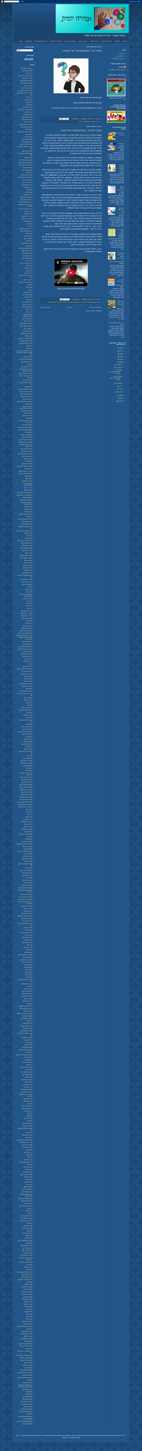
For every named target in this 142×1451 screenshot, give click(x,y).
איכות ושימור (28, 117)
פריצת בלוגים (28, 1092)
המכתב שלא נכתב (26, 430)
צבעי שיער (29, 1101)
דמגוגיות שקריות (27, 326)
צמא (31, 1121)
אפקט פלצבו (28, 170)
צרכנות (30, 1137)
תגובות (30, 1319)
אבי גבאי (29, 85)
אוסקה (30, 102)
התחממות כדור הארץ (25, 495)
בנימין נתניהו (28, 251)
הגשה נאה (29, 357)
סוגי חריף (29, 940)
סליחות (30, 970)
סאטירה (29, 935)
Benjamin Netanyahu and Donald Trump (25, 1386)
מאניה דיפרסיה (27, 760)
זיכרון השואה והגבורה (25, 531)
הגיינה (30, 348)
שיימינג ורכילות (52, 302)
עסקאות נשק (28, 1016)
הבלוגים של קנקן (27, 341)
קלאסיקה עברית (27, 1174)
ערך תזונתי (29, 1023)
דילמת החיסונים (27, 323)
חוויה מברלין (28, 545)
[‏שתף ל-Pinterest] (60, 119)
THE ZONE (28, 1424)
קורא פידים (28, 1147)
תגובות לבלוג (28, 1321)
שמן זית (29, 1284)
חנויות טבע (29, 598)
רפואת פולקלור (27, 1218)
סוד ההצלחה (28, 942)
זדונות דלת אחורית (26, 519)
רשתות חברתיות (27, 1221)
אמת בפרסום (28, 139)
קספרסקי (29, 1182)
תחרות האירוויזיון (27, 1346)
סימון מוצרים (28, 962)
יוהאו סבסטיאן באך (26, 633)
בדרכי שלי (29, 214)
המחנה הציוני (28, 425)
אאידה (30, 73)
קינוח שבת (29, 1167)
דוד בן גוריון (28, 304)
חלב (31, 587)
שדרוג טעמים (28, 1228)
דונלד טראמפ (28, 307)
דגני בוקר (29, 297)
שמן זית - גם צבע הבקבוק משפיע (121, 167)
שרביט (30, 1314)
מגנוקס (30, 768)
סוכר (31, 945)
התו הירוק (29, 487)
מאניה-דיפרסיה (27, 763)
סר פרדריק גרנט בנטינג (25, 979)
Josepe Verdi (28, 1404)
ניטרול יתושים (28, 918)
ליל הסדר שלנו (27, 744)
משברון (30, 878)
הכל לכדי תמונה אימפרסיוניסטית (27, 407)
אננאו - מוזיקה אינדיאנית (24, 146)
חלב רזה (29, 589)
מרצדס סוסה (28, 875)
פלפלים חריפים (27, 1067)
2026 (121, 348)
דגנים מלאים (28, 302)
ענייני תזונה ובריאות (41, 41)
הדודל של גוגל (28, 362)
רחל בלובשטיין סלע (26, 1198)
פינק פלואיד (28, 1062)
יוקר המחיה (28, 651)
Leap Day (29, 1406)
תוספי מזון (29, 1324)
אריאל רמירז (28, 182)
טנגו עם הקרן (28, 618)
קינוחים (30, 1169)
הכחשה (30, 404)
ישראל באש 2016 (27, 683)
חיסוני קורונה (28, 582)
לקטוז (30, 756)
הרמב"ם (29, 476)
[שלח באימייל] (68, 119)
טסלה (30, 621)
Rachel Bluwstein (26, 1416)
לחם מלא (29, 739)
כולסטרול (29, 698)
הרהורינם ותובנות (27, 473)
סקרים (30, 977)
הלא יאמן (29, 413)
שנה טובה (29, 1301)
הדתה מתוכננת (27, 367)
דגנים (30, 299)
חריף (30, 608)
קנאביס (30, 1179)
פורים (30, 1052)
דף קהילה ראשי (27, 333)
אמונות (30, 134)
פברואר (119, 392)
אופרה (30, 104)
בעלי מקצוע (28, 256)
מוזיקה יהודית (28, 782)
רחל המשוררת (28, 1201)
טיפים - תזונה (83, 41)
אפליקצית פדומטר (26, 165)
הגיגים (30, 346)
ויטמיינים (29, 509)
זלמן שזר (29, 533)
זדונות (30, 516)
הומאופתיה (28, 380)
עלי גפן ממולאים (27, 1008)
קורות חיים (29, 1152)
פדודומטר (29, 1040)
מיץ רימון (29, 824)
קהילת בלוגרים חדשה (25, 1140)
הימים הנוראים (27, 396)
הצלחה (30, 461)
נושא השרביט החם (26, 916)
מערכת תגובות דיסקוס (25, 864)
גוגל (31, 285)
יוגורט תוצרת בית (27, 630)
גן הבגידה (29, 292)
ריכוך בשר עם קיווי (26, 1206)
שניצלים (29, 1306)
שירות (30, 1269)
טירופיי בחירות (27, 616)
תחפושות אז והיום (26, 1344)
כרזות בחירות (28, 708)
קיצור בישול (28, 1172)
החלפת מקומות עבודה (25, 382)
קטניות (30, 1155)
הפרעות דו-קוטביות (26, 454)
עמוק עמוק (29, 1011)
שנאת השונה (28, 1299)
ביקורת (125, 41)
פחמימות (29, 1057)
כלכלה (30, 703)
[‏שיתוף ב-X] (64, 119)
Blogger (64, 1437)
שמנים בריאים (27, 1292)
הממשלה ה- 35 (27, 435)
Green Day (28, 1399)
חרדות (30, 603)
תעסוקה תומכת (27, 1370)
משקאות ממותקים (26, 888)
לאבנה (30, 724)
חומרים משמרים (27, 558)
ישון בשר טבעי (28, 671)
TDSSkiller (28, 1419)
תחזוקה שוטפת (27, 1339)
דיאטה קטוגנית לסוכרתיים (27, 315)
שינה (30, 1264)
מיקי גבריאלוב (28, 829)
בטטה (30, 223)
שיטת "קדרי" (28, 1250)
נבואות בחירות (27, 906)
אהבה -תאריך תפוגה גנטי (24, 93)
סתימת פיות (28, 994)
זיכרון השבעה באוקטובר (25, 526)
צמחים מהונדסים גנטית (25, 1128)
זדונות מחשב (28, 521)
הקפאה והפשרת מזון (25, 466)
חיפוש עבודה (28, 584)
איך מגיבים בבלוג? (118, 58)
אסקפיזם (29, 157)
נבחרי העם (29, 908)
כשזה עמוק (29, 715)
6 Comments (76, 299)
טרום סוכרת (28, 626)
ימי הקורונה (94, 121)
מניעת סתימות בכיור (26, 851)
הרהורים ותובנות (107, 41)
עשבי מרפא (28, 1028)
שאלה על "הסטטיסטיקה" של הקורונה (82, 50)
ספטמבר (119, 383)
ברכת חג (29, 268)
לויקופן (30, 736)
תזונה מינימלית (27, 1334)
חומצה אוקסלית (27, 548)
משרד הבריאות (27, 894)
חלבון (30, 592)
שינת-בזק (29, 1267)
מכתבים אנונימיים (26, 834)
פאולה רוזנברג (28, 1037)
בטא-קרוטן (29, 221)
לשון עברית (28, 758)
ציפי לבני (29, 1111)
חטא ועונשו (28, 565)
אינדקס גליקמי (27, 127)
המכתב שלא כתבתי (26, 427)
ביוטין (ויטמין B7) (27, 228)
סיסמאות (29, 965)
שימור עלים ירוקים (26, 1262)
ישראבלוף (29, 681)
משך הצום (29, 883)
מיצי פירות (29, 827)
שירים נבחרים (28, 1274)
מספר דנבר (28, 856)
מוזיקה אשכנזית (27, 777)
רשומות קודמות (46, 307)
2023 (121, 356)
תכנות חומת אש (27, 1360)
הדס (31, 364)
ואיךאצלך (29, 507)
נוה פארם (29, 911)
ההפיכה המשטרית (26, 373)
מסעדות (29, 854)
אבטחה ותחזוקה (27, 80)
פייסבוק (30, 1060)
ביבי (31, 226)
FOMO (30, 1394)
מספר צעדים (28, 859)
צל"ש (30, 1113)
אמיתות (29, 137)
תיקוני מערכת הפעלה (25, 1355)
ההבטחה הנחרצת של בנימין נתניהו (25, 370)
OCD (30, 1414)
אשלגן (30, 190)
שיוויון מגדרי (28, 1248)
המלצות (117, 41)
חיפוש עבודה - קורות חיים (120, 188)
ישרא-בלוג (70, 302)
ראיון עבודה (28, 1189)
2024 (121, 354)
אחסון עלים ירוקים (26, 109)
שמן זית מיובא (27, 1287)
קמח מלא (29, 1177)
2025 (121, 351)
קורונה (80, 121)
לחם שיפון (29, 741)
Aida (30, 1380)
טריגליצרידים (28, 628)
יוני (120, 386)
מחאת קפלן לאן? (27, 799)
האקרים (29, 336)
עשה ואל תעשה (27, 1031)
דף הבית (69, 307)
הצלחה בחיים (28, 463)
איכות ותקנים (28, 119)
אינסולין (30, 129)
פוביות (30, 1042)
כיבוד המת (29, 700)
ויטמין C (29, 511)
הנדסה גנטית (28, 437)
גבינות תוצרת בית (26, 282)
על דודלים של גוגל (55, 41)
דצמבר (119, 365)
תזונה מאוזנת (28, 1331)
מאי (120, 389)
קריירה (30, 1184)
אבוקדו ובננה (28, 78)
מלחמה (30, 839)
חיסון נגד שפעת (27, 579)
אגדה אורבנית (28, 88)
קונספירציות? (28, 1145)
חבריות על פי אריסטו (25, 540)
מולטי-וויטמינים (27, 789)
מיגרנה (30, 809)
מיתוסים (29, 831)
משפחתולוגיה (28, 885)
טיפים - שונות (94, 41)
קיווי (31, 1157)
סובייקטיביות (28, 937)
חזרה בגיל (29, 563)
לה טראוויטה (28, 729)
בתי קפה (29, 273)
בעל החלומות (28, 253)
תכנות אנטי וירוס (27, 1358)
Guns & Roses (27, 1401)
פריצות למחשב (27, 1089)
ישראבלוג (63, 302)
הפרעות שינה (28, 456)
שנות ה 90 (29, 1304)
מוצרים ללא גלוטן (27, 797)
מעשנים (29, 868)
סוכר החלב (29, 947)
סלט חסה (29, 967)
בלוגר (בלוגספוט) (27, 248)
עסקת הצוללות (27, 1018)
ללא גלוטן (29, 749)
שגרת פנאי (29, 1226)
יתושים (30, 688)
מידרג (30, 812)
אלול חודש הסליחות (26, 132)
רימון (30, 1208)
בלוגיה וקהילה (28, 243)
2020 (121, 362)
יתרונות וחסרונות (27, 691)
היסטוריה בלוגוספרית (25, 401)
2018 (121, 398)
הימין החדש (28, 399)
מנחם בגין (29, 849)
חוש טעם (29, 560)
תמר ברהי (29, 1363)
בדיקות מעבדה (27, 199)
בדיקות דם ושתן (27, 197)
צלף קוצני (29, 1118)
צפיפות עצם (28, 1135)
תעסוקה (29, 1368)
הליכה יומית (28, 415)
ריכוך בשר (29, 1203)
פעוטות (30, 1077)
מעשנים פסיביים (27, 870)
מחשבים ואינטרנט (70, 41)
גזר (31, 289)
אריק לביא (29, 187)
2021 (121, 359)
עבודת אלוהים (27, 996)
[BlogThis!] (66, 119)
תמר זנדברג (28, 1365)
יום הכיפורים (28, 641)
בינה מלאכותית (27, 231)
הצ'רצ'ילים (29, 459)
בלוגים (30, 246)
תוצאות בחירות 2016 (25, 1326)
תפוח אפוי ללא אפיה (25, 1372)
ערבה (30, 1021)
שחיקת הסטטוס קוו (26, 1240)
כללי (31, 705)
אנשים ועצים (28, 151)
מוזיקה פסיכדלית (27, 784)
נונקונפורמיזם (28, 913)
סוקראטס (29, 952)
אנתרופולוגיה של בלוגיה (90, 302)
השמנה (30, 478)
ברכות (30, 265)
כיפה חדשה (120, 133)
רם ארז (30, 1211)
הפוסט (63, 170)
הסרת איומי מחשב (26, 442)
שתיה (30, 1316)
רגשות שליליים (27, 1192)
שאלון (30, 1223)
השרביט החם (28, 481)
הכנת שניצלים (28, 411)
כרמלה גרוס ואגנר (26, 710)
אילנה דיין (29, 122)
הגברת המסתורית (26, 343)
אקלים (30, 172)
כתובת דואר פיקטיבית (25, 720)
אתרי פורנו (29, 194)
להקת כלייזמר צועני (26, 732)
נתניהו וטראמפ (27, 932)
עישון (30, 1003)
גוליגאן (30, 287)
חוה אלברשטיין (27, 543)
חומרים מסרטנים (27, 555)
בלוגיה (30, 241)
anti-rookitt (28, 1382)
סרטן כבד (29, 989)
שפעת (30, 1309)
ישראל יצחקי (28, 686)
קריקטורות (29, 1187)
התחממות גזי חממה (26, 492)
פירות (30, 1065)
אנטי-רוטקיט (28, 141)
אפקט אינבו (28, 167)
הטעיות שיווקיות (27, 391)
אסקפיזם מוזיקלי (27, 160)
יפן (31, 664)
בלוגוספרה (29, 238)
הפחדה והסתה (27, 449)
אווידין (30, 97)
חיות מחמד (28, 568)
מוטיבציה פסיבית (27, 787)
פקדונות (29, 1082)
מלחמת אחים (28, 841)
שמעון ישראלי (28, 1294)
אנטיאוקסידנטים (27, 144)
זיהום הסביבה (28, 524)
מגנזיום (30, 770)
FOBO (30, 1392)
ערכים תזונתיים (27, 1026)
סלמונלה (29, 972)
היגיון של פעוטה (27, 394)
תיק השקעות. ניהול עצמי (24, 1351)
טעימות (30, 623)
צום (31, 1103)
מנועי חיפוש (28, 846)
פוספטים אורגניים (26, 1050)
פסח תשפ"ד (28, 1074)
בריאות (30, 260)
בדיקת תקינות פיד (26, 209)
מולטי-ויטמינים (27, 792)
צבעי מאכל (29, 1098)
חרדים (30, 606)
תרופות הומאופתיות (26, 1377)
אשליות (30, 192)
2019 (121, 395)
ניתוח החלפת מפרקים (25, 923)
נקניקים (30, 930)
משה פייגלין (28, 880)
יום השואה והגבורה (26, 646)
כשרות (30, 717)
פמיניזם (29, 1069)
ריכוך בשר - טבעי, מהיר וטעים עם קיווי (120, 303)
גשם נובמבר (28, 294)
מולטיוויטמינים (27, 794)
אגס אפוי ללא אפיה (26, 90)
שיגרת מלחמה (27, 1245)
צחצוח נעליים (28, 1106)
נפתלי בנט (29, 927)
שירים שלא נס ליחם (26, 1279)
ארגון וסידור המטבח (26, 177)
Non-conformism (26, 1411)
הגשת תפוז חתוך (27, 359)
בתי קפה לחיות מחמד (25, 275)
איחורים (29, 112)
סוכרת (30, 950)
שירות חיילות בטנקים (25, 1272)
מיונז (30, 814)
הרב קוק (29, 468)
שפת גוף (29, 1311)
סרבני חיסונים (28, 984)
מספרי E (29, 861)
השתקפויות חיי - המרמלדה (27, 484)
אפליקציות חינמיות (26, 162)
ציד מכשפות (28, 1108)
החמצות (29, 387)
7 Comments (76, 119)
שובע (30, 1230)
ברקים (30, 270)
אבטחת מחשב (27, 83)
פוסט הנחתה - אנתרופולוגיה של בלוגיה (81, 130)
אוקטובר (119, 367)
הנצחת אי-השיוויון (26, 439)
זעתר (30, 535)
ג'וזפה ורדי (29, 280)
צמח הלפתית (28, 1123)
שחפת (30, 1243)
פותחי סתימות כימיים (25, 1055)
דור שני (30, 309)
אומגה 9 (29, 100)
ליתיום (30, 746)
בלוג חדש (29, 236)
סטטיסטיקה (86, 121)
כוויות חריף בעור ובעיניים (24, 693)
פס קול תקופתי (27, 1072)
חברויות (30, 538)
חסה (31, 601)
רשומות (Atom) (90, 311)
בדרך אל (29, 211)
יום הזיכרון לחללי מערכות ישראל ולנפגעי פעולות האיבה (24, 637)
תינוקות (30, 1348)
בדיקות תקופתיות (26, 202)
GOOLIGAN (28, 1396)
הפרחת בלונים (27, 451)
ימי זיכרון (29, 659)
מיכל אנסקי (28, 819)
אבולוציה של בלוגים (26, 75)
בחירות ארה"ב (28, 219)
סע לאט (30, 974)
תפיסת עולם (28, 1375)
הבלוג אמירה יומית (26, 338)
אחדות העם (28, 107)
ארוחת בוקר (28, 180)
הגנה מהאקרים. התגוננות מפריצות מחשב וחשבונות (24, 351)
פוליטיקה (29, 1045)
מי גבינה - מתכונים (26, 807)
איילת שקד (29, 114)
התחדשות (29, 490)
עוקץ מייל (29, 998)
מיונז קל (29, 817)
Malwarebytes (27, 1409)
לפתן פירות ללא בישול (25, 751)
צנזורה (30, 1132)
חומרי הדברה (28, 550)
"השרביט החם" (27, 68)
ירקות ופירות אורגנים (26, 669)
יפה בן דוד (29, 661)
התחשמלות (28, 497)
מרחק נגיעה (28, 873)
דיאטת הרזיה (28, 318)
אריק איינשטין (28, 185)
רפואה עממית (28, 1216)
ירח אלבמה (28, 666)
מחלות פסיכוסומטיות (25, 802)
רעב (31, 1213)
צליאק (30, 1116)
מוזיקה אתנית (28, 780)
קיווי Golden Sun (27, 1162)
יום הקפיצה (28, 644)
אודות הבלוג (120, 56)
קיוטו (30, 1164)
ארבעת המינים (27, 175)
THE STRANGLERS (25, 1421)
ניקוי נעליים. (28, 921)
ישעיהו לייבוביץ (27, 674)
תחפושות (29, 1341)
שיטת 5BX (29, 1253)
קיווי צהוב (29, 1160)
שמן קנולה (29, 1289)
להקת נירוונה (28, 734)
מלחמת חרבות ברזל (26, 844)
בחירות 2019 (28, 216)
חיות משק (29, 570)
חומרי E (29, 553)
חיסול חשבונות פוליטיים (25, 575)
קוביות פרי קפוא (27, 1142)
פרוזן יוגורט (28, 1084)
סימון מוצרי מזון (27, 960)
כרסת (30, 712)
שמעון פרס (29, 1297)
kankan (120, 67)
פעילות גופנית (28, 1079)
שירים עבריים (28, 1277)
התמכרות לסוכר (27, 500)
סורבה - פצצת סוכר (26, 955)
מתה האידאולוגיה (26, 897)
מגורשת (121, 143)
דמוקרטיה (29, 328)
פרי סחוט (29, 1087)
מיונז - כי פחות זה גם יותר (120, 281)
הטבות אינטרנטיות (26, 389)
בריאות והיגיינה (27, 263)
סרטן (30, 986)
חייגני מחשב (28, 573)
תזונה (30, 1329)
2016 (121, 401)
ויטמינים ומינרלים (26, 514)
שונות (20, 41)
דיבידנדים (29, 321)
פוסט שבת (28, 41)
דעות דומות (28, 331)
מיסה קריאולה (28, 822)
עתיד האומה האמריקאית (24, 1033)
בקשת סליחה (28, 258)
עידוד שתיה (28, 1001)
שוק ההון (29, 1238)
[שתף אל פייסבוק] (62, 119)
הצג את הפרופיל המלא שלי (117, 70)
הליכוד (30, 418)
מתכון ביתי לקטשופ (26, 899)
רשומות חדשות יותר (95, 307)
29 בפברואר (28, 71)
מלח (31, 836)
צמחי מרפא (28, 1126)
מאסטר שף (28, 765)
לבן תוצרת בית (27, 727)
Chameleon (28, 1389)
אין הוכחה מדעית (27, 124)
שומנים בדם (28, 1233)
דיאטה (30, 312)
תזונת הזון (29, 1336)
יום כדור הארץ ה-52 (26, 649)
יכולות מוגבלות (27, 654)
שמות (30, 1282)
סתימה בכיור (28, 991)
